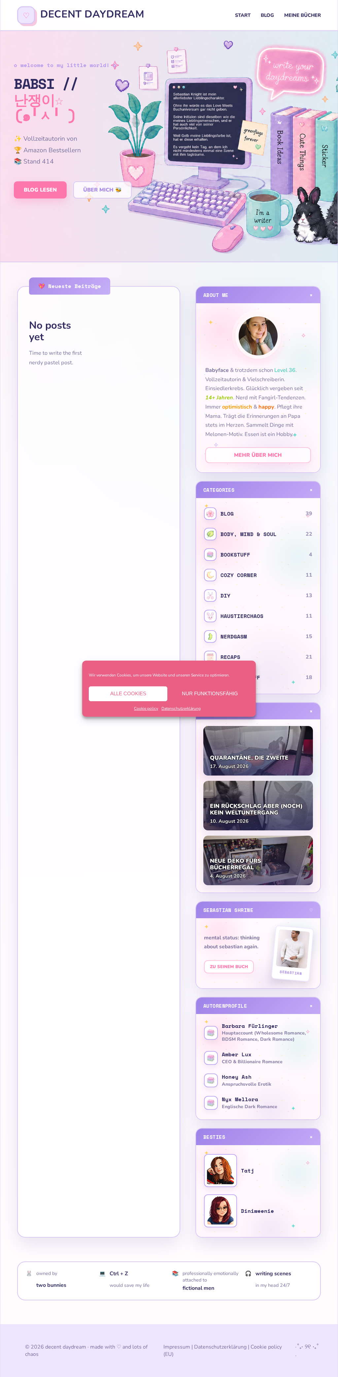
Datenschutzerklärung (181, 708)
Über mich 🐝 (102, 190)
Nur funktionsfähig (210, 693)
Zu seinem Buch (229, 967)
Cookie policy (146, 708)
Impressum (176, 1347)
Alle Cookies (128, 693)
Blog (267, 15)
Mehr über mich (258, 455)
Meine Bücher (302, 15)
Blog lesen (40, 190)
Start (243, 15)
